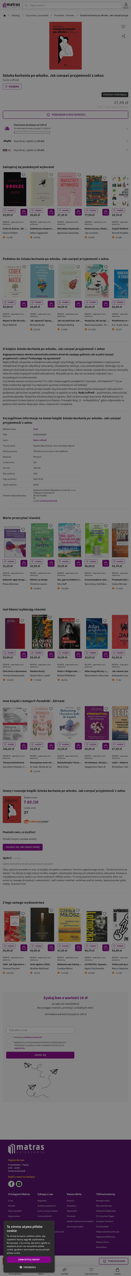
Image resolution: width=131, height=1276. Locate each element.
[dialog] (29, 1246)
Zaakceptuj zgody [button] (29, 1259)
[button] (29, 1267)
